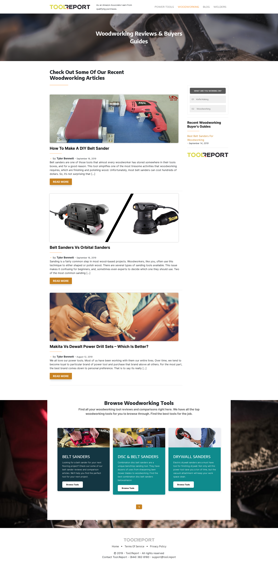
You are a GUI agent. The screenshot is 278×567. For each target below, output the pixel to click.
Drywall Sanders (191, 456)
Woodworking (188, 7)
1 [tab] (139, 507)
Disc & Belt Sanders (138, 456)
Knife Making (200, 99)
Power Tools (164, 7)
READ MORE (61, 181)
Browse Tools (72, 484)
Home (115, 546)
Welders (219, 7)
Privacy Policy (158, 546)
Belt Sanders (76, 456)
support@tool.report (164, 557)
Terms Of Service (134, 546)
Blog (206, 7)
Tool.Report (132, 553)
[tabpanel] (83, 459)
